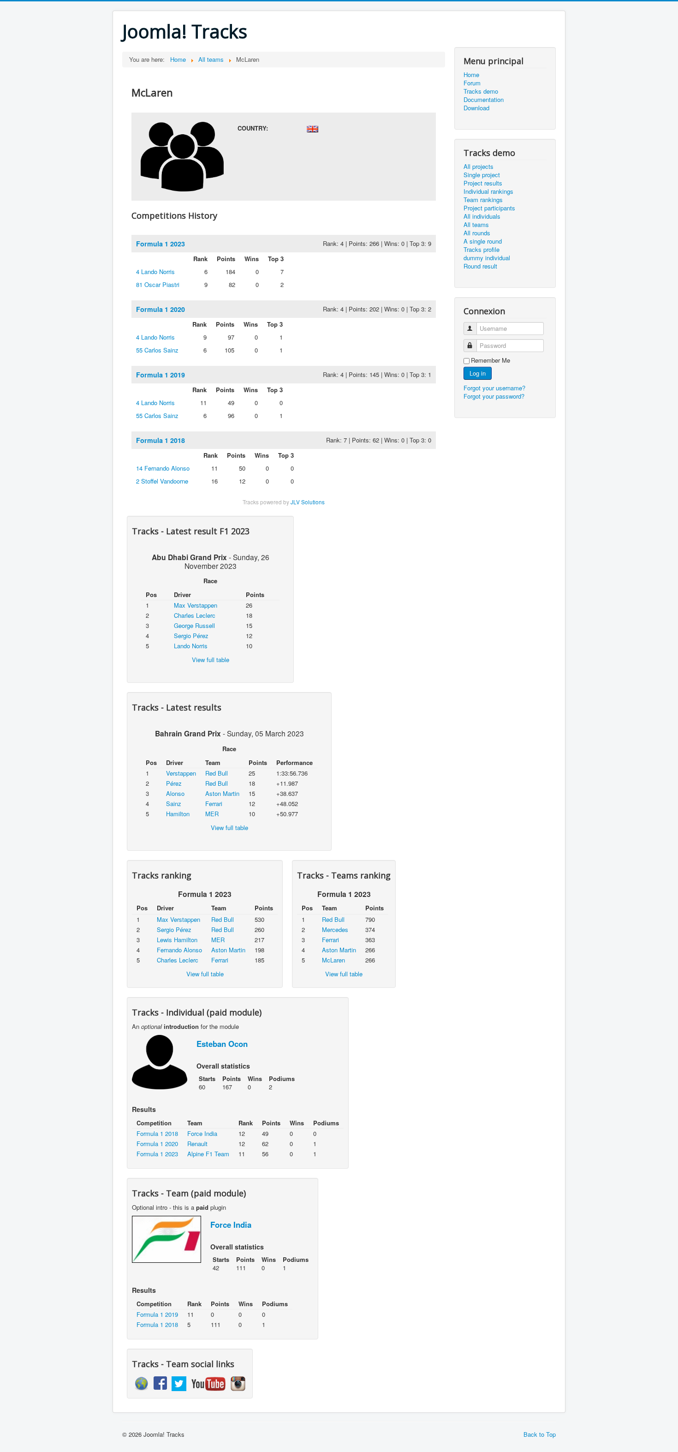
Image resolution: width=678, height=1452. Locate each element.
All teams (476, 225)
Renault (197, 1143)
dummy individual (487, 258)
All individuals (482, 216)
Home (471, 75)
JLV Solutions (308, 502)
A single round (483, 241)
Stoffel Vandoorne (162, 481)
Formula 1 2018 (160, 440)
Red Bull (216, 773)
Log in (478, 373)
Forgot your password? (494, 396)
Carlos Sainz (157, 350)
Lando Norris (155, 271)
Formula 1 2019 (160, 374)
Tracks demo (481, 91)
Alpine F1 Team (208, 1153)
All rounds (477, 233)
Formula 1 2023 (160, 243)
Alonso (175, 793)
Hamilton (178, 813)
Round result (480, 266)
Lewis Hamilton (177, 939)
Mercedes (335, 929)
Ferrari (213, 803)
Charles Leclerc (194, 615)
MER (212, 813)
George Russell (194, 625)
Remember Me (490, 360)
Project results (483, 183)
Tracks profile (482, 249)
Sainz (173, 803)
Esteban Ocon (222, 1043)
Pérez (174, 783)
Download (476, 108)
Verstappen (181, 773)
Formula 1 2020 (160, 309)
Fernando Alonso (163, 468)
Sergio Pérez (191, 635)
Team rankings (483, 200)
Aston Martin (222, 793)
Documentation (484, 100)
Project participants (489, 208)
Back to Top (539, 1434)
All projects (479, 166)
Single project (482, 175)
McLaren (333, 960)
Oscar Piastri (157, 284)
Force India (202, 1133)
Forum (472, 83)
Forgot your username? (494, 387)
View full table (210, 659)
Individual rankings (488, 191)
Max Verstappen (195, 605)
